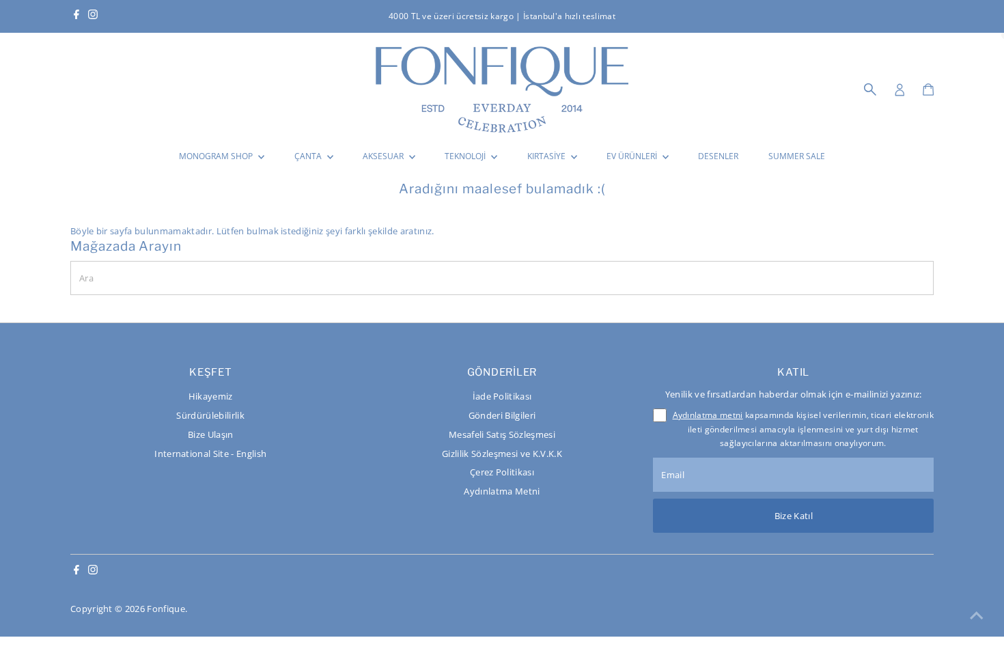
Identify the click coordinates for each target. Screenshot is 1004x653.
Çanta (309, 156)
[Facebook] (76, 16)
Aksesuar (384, 156)
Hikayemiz (211, 396)
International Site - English (210, 453)
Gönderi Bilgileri (502, 415)
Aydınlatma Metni (502, 491)
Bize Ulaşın (211, 434)
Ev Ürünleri (632, 156)
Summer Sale (796, 156)
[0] (928, 89)
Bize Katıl (794, 516)
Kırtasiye (547, 156)
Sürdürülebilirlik (210, 415)
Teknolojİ (466, 156)
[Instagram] (93, 16)
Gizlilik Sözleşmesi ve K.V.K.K (502, 453)
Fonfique (166, 608)
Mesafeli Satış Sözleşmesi (502, 434)
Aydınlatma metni (708, 415)
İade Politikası (502, 396)
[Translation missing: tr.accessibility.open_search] (870, 89)
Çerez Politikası (502, 472)
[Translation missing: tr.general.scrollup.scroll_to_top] (976, 615)
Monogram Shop (217, 156)
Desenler (718, 156)
